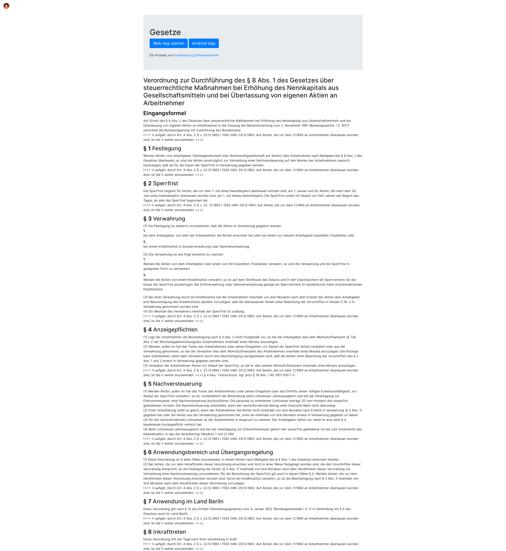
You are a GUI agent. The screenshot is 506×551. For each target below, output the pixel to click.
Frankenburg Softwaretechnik (197, 55)
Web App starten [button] (168, 43)
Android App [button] (203, 43)
